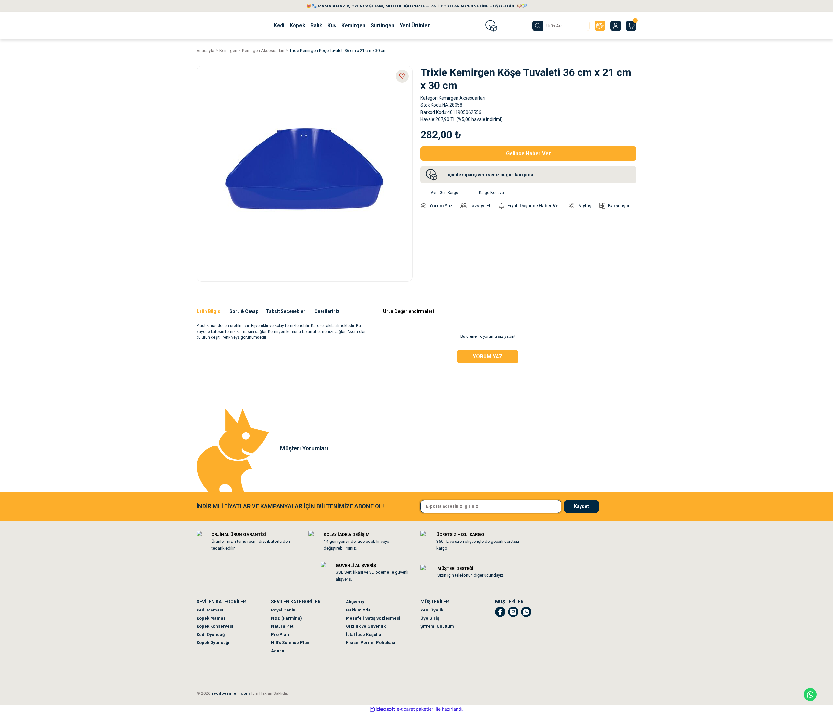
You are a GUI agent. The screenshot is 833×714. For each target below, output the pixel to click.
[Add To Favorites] (402, 76)
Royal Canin (283, 610)
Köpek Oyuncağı (213, 642)
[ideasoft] (382, 709)
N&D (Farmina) (286, 618)
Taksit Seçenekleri (286, 311)
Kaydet (581, 506)
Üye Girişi (430, 618)
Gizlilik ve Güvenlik (366, 626)
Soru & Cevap (243, 311)
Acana (277, 650)
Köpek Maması (212, 618)
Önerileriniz (327, 311)
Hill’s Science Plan (290, 642)
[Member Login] (615, 26)
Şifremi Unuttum (437, 626)
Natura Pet (282, 626)
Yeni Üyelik (431, 610)
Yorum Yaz (488, 356)
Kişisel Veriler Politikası (370, 642)
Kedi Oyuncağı (211, 634)
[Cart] (631, 26)
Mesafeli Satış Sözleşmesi (373, 618)
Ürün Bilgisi (209, 311)
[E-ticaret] (416, 709)
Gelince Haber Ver (528, 153)
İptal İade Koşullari (365, 634)
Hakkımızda (358, 610)
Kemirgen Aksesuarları (462, 98)
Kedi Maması (210, 610)
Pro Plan (280, 634)
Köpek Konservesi (215, 626)
